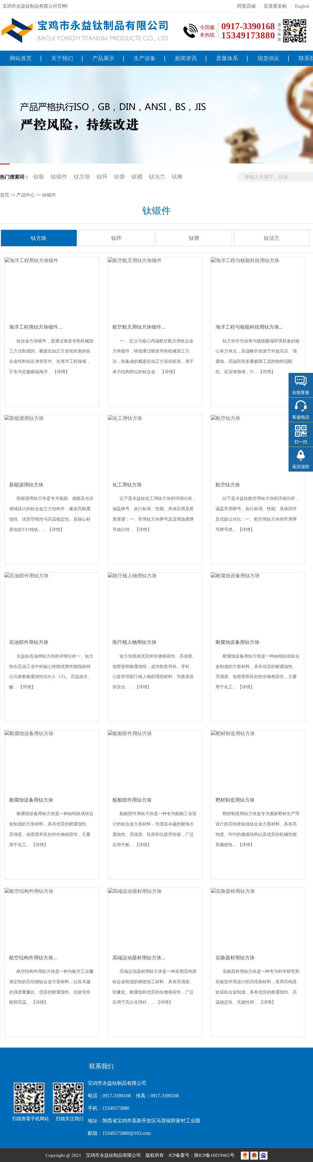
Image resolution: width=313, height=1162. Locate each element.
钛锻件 (59, 177)
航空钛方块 (227, 485)
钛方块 (82, 177)
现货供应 (268, 58)
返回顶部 (300, 466)
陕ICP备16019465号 (215, 1155)
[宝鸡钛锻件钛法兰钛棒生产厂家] (85, 30)
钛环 (102, 177)
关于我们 (62, 58)
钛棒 (177, 177)
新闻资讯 (186, 58)
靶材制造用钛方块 (235, 800)
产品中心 (26, 194)
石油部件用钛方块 (28, 642)
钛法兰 (157, 177)
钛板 (38, 177)
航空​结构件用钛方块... (33, 958)
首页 (4, 194)
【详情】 (61, 371)
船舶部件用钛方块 (132, 800)
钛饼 (119, 177)
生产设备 (145, 58)
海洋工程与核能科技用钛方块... (249, 327)
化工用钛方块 (127, 485)
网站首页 (21, 58)
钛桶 (136, 177)
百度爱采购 (275, 6)
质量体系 (227, 58)
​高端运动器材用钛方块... (138, 958)
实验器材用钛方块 (235, 958)
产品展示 (103, 58)
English (302, 6)
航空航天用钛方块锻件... (138, 327)
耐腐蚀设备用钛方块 (237, 642)
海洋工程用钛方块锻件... (35, 327)
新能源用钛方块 (26, 485)
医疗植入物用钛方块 (134, 642)
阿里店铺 (246, 6)
